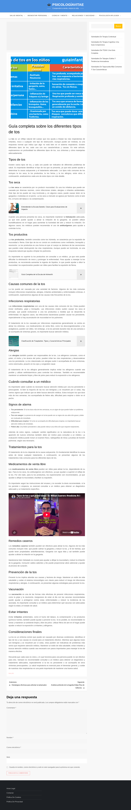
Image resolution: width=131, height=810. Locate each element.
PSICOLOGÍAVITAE (68, 5)
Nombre (10, 737)
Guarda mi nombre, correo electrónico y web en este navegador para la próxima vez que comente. (44, 767)
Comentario (11, 708)
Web (8, 757)
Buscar (118, 26)
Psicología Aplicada (109, 15)
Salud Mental (16, 15)
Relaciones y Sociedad (83, 15)
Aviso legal (11, 788)
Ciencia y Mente (59, 15)
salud (11, 673)
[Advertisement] (47, 36)
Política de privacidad (15, 802)
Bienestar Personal (37, 15)
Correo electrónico (14, 747)
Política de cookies (14, 797)
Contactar (10, 793)
